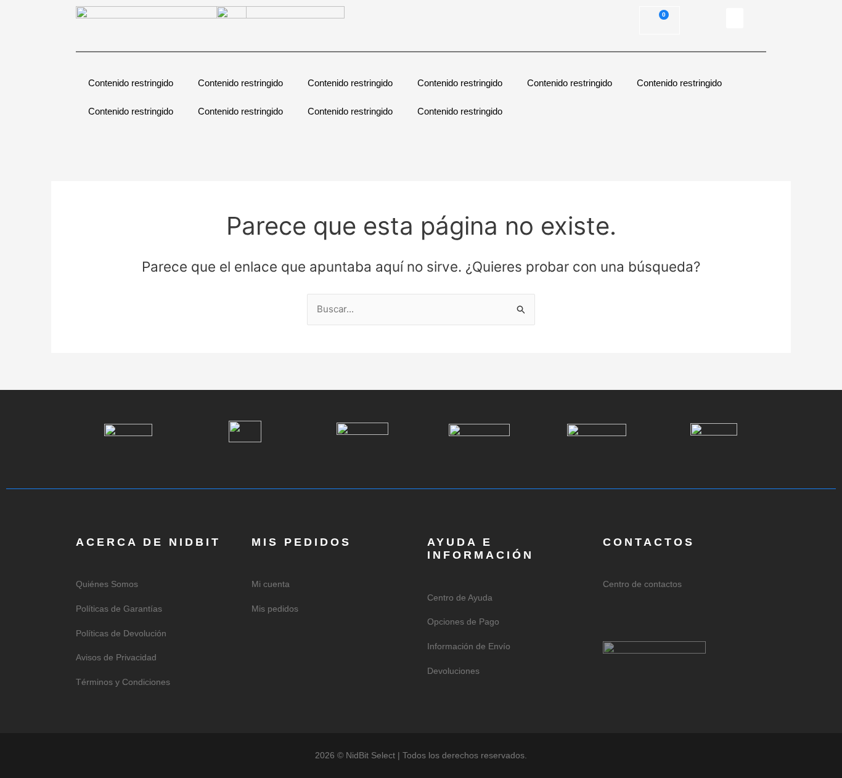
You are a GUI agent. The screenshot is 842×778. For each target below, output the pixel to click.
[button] (734, 18)
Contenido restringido (130, 83)
